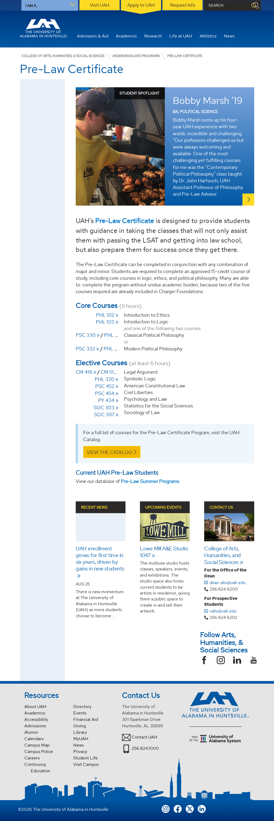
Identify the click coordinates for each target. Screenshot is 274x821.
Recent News (94, 507)
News (78, 745)
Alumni (31, 732)
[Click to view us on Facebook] (178, 808)
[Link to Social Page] (206, 661)
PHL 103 (105, 322)
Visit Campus (86, 764)
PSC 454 (104, 393)
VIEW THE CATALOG (109, 452)
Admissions (35, 726)
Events (79, 713)
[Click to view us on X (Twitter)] (190, 808)
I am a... (32, 5)
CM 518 (109, 372)
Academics (34, 713)
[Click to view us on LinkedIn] (202, 808)
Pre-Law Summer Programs (150, 481)
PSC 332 (85, 349)
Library (80, 732)
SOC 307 (104, 414)
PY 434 (106, 400)
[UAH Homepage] (44, 28)
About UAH (35, 706)
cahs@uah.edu (223, 611)
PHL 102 (105, 315)
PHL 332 (113, 349)
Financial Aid (85, 719)
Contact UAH (144, 737)
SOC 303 (104, 407)
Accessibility (36, 719)
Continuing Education (37, 768)
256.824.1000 (145, 748)
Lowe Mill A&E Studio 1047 (164, 552)
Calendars (34, 738)
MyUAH (80, 738)
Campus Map (37, 745)
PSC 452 (104, 386)
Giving (79, 726)
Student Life (85, 758)
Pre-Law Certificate (124, 220)
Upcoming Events (163, 507)
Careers (32, 758)
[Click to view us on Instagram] (166, 808)
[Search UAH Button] (254, 5)
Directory (82, 706)
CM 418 (84, 372)
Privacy (80, 751)
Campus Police (38, 751)
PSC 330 (86, 335)
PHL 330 (114, 335)
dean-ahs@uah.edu (228, 582)
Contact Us (221, 507)
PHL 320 (104, 379)
